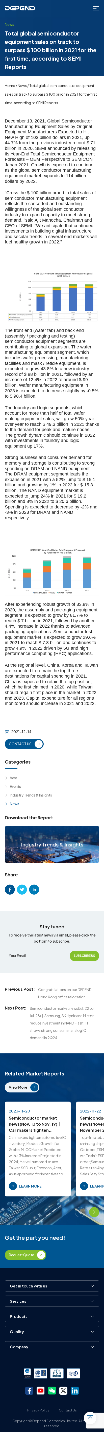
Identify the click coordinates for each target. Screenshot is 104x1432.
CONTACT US (20, 743)
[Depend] (20, 8)
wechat (52, 1391)
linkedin (34, 890)
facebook (10, 890)
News (22, 85)
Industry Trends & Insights (31, 795)
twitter (22, 890)
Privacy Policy (38, 1410)
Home (10, 85)
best (13, 777)
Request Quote (21, 1254)
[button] (80, 1212)
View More (18, 1087)
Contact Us (68, 1410)
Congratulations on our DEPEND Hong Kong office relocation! (65, 993)
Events (15, 786)
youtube (41, 1391)
